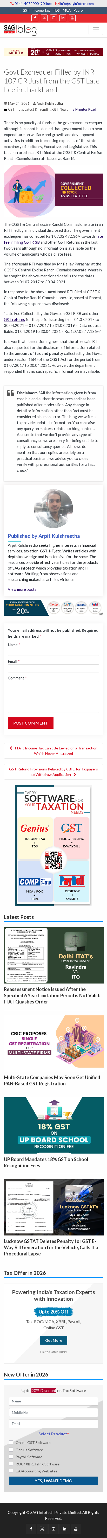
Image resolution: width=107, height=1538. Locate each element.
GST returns (14, 319)
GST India (15, 109)
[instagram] (53, 18)
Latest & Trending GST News (46, 109)
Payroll (79, 10)
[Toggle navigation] (96, 30)
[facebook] (34, 18)
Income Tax (41, 10)
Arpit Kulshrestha (50, 103)
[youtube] (72, 18)
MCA (67, 10)
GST (26, 10)
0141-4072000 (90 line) (33, 4)
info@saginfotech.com (76, 4)
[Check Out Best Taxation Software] (53, 607)
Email (14, 661)
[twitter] (44, 18)
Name (14, 644)
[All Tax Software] (53, 845)
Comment (17, 678)
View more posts (22, 589)
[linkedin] (62, 18)
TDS (56, 10)
